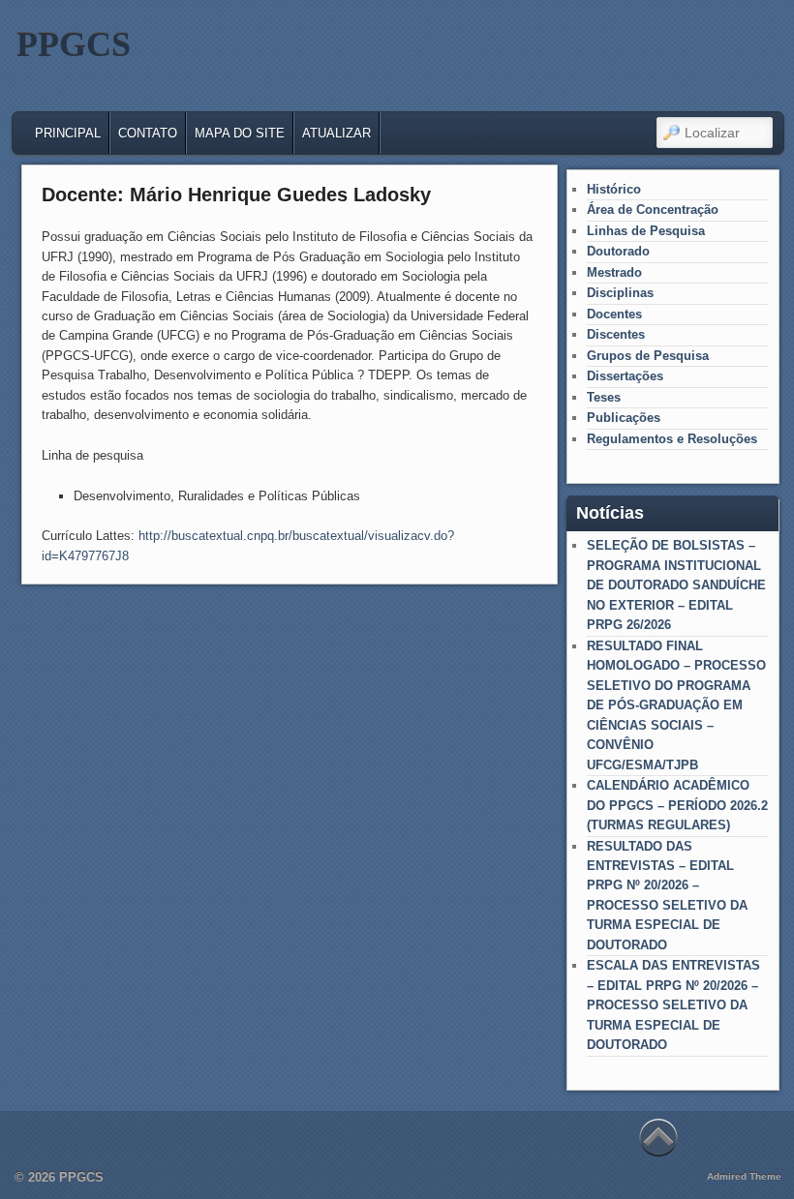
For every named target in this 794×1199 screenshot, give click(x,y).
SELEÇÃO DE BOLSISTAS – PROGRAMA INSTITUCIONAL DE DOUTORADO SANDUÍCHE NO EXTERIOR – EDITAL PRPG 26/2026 (676, 585)
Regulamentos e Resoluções (672, 439)
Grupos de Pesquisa (648, 355)
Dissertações (625, 376)
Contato (147, 133)
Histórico (614, 189)
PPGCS (73, 44)
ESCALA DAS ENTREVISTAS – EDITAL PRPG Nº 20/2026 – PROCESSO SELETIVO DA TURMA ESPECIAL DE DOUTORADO (673, 1005)
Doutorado (618, 251)
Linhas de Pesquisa (646, 231)
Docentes (614, 314)
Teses (604, 397)
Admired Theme (744, 1176)
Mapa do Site (240, 133)
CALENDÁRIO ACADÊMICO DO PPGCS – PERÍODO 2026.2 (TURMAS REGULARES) (677, 805)
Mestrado (614, 272)
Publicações (623, 417)
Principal (68, 133)
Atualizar (336, 133)
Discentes (616, 334)
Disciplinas (620, 292)
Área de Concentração (652, 209)
